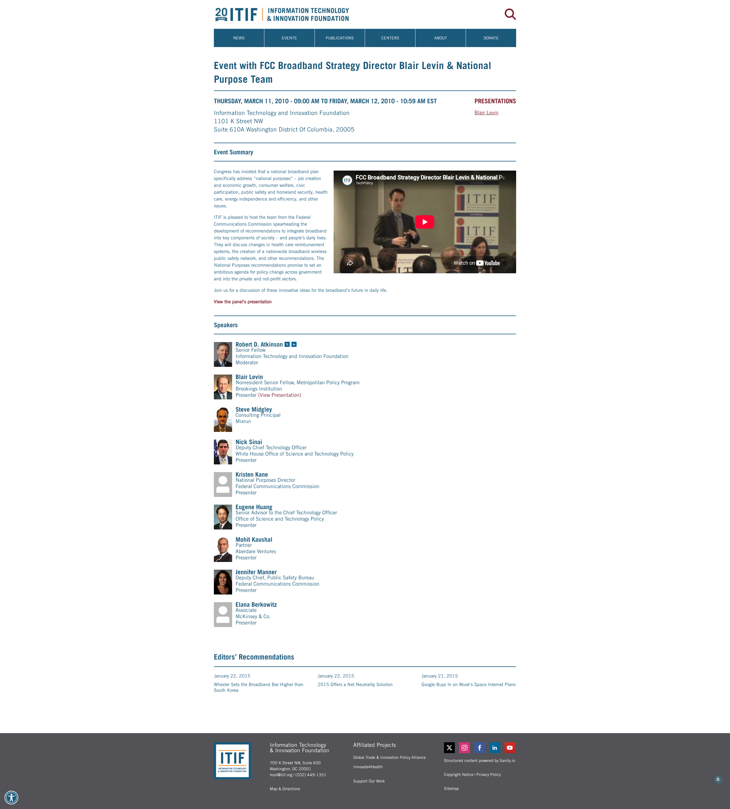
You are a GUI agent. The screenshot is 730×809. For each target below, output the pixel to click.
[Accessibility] (11, 797)
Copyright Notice (458, 774)
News (239, 38)
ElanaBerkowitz (256, 604)
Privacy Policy (488, 774)
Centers (390, 38)
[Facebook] (480, 747)
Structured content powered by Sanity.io (479, 761)
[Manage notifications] (718, 779)
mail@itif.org (281, 775)
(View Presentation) (279, 395)
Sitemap (451, 788)
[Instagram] (465, 747)
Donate (491, 38)
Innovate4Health (368, 767)
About (440, 38)
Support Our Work (369, 781)
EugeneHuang (254, 507)
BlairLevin (486, 113)
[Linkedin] (495, 747)
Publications (340, 38)
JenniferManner (256, 572)
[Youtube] (510, 747)
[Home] (289, 14)
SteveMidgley (254, 409)
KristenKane (252, 474)
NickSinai (249, 442)
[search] (510, 14)
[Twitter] (449, 747)
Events (289, 38)
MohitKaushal (254, 539)
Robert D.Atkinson (259, 344)
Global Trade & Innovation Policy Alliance (389, 757)
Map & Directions (285, 789)
